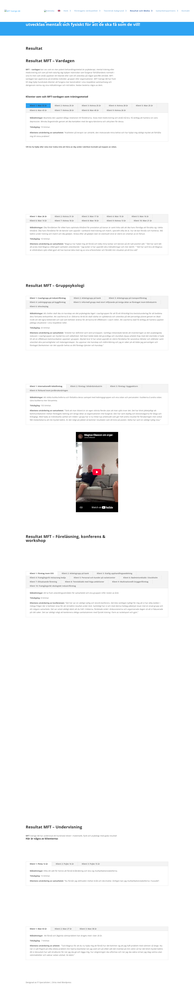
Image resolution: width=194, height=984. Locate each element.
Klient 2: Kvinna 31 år (64, 216)
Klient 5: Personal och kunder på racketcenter (94, 577)
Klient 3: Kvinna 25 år (91, 105)
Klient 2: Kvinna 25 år (64, 105)
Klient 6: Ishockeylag (39, 306)
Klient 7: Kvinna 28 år (64, 110)
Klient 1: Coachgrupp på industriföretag (48, 298)
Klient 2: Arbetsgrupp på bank (87, 298)
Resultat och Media (140, 11)
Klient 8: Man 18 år (90, 220)
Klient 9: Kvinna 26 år (116, 110)
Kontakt (186, 11)
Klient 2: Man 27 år (63, 929)
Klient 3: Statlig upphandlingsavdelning (114, 573)
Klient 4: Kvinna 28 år (118, 105)
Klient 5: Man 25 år (144, 105)
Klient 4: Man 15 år (115, 216)
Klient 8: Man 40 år (90, 110)
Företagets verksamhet (86, 11)
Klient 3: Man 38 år (88, 929)
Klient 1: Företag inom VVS (42, 573)
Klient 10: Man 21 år (143, 220)
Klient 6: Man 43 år (38, 110)
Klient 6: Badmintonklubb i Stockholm (140, 577)
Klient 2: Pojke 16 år (65, 864)
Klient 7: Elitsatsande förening (43, 581)
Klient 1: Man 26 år (38, 216)
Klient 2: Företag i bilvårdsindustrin (86, 386)
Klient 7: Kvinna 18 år (64, 220)
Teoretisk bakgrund (114, 11)
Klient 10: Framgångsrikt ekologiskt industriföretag (53, 586)
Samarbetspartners (166, 11)
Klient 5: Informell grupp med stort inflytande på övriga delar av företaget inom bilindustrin (115, 302)
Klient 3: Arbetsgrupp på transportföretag (128, 298)
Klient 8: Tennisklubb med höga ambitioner (84, 581)
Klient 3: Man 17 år (90, 216)
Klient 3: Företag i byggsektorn (124, 386)
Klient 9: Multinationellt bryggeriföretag (130, 581)
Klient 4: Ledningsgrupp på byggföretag (48, 302)
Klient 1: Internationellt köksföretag (46, 386)
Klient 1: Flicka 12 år (39, 864)
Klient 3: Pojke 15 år (91, 864)
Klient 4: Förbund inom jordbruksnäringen (49, 390)
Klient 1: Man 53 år (38, 105)
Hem (66, 11)
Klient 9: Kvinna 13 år (116, 220)
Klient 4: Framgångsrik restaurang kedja (48, 577)
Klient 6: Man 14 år (38, 220)
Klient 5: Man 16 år (140, 216)
